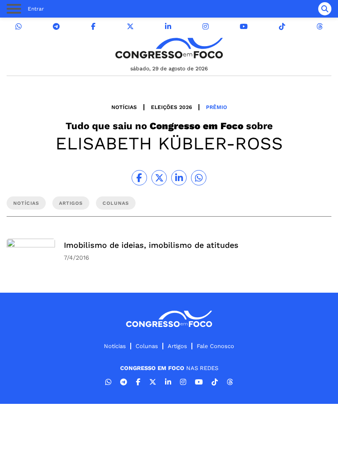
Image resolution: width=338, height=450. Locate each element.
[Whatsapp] (18, 26)
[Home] (169, 48)
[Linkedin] (168, 26)
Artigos (177, 346)
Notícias (124, 107)
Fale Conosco (215, 346)
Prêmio (216, 107)
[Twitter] (130, 26)
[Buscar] (324, 8)
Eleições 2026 (171, 107)
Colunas (147, 346)
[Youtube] (244, 26)
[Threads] (319, 26)
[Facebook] (93, 26)
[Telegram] (56, 26)
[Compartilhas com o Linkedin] (179, 177)
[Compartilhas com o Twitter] (159, 177)
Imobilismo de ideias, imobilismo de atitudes (151, 245)
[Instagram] (205, 26)
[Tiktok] (282, 26)
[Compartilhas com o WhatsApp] (198, 177)
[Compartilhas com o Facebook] (139, 177)
